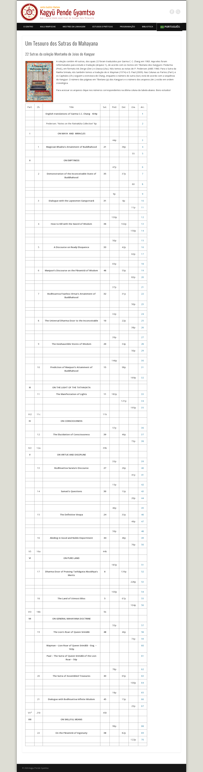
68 (142, 726)
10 (142, 200)
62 (142, 669)
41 (142, 474)
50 (142, 544)
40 (142, 467)
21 (142, 287)
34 (142, 400)
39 (142, 461)
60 (142, 645)
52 (142, 571)
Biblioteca (147, 26)
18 (142, 263)
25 (142, 320)
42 (142, 484)
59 (142, 638)
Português (172, 27)
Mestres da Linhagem (74, 26)
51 (142, 564)
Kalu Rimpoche (48, 26)
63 (142, 675)
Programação (127, 26)
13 (142, 223)
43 (142, 491)
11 (142, 207)
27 (142, 337)
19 (142, 270)
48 (142, 531)
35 (142, 407)
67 (142, 705)
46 (142, 514)
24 (142, 313)
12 (142, 217)
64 (142, 682)
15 (142, 240)
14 (142, 230)
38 (142, 441)
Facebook (172, 11)
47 (142, 521)
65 (142, 692)
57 (142, 625)
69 (142, 732)
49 (142, 537)
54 (142, 591)
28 (142, 343)
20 (142, 277)
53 (142, 581)
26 (142, 327)
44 (142, 498)
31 (142, 367)
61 (142, 655)
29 (142, 350)
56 (142, 605)
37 (142, 434)
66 (142, 699)
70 (142, 739)
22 (142, 293)
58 (142, 631)
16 (142, 247)
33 (142, 394)
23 (142, 304)
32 (142, 377)
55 (142, 598)
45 (142, 507)
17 (142, 253)
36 (142, 427)
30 (142, 360)
